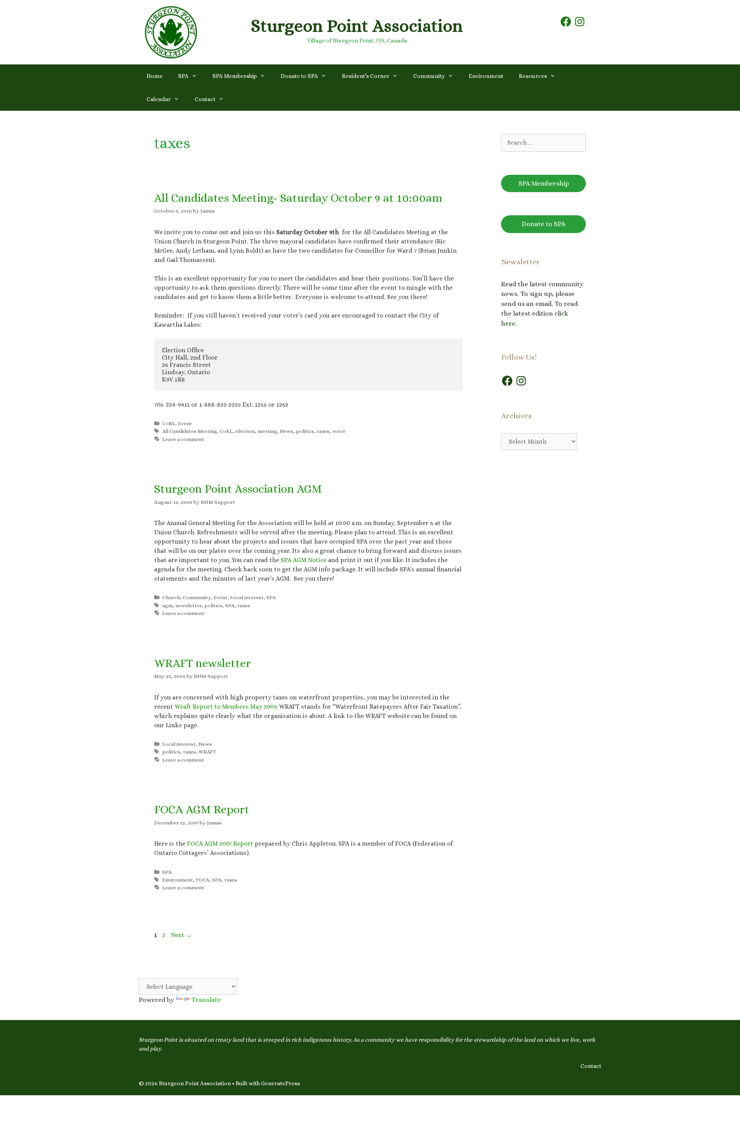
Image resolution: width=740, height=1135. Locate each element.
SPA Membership (234, 76)
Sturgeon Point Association (357, 26)
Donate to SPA (299, 76)
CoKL (168, 423)
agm (167, 605)
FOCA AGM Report (201, 809)
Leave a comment (183, 439)
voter (338, 431)
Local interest (247, 597)
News (286, 431)
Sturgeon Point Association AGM (238, 488)
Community (429, 76)
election (245, 431)
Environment (486, 76)
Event (185, 423)
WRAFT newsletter (202, 663)
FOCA (202, 880)
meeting (267, 431)
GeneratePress (280, 1083)
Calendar (158, 99)
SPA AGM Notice (303, 560)
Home (154, 76)
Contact (205, 99)
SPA (183, 76)
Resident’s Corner (365, 76)
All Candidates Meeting (189, 431)
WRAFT (207, 752)
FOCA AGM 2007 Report (220, 843)
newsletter (188, 605)
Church (171, 597)
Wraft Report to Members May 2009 (225, 706)
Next (181, 935)
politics (305, 431)
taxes (323, 431)
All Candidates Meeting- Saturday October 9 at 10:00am (298, 197)
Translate (206, 999)
